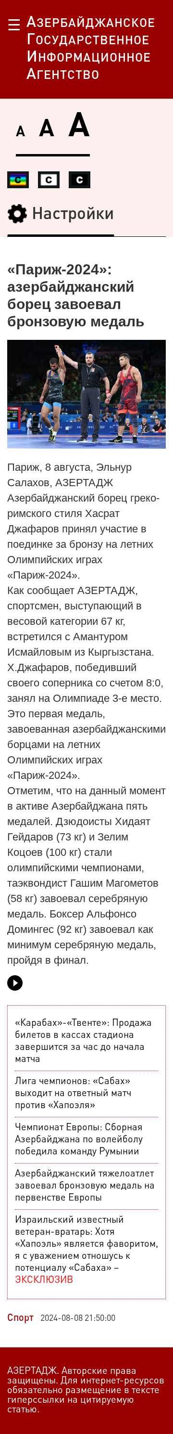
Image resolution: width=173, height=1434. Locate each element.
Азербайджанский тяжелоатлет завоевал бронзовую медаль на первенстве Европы (85, 1186)
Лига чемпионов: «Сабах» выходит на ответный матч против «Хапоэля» (73, 1094)
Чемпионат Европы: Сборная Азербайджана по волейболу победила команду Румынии (79, 1140)
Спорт (20, 1318)
